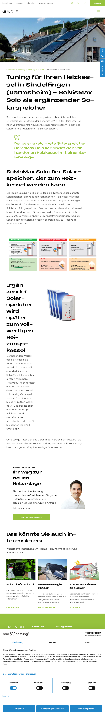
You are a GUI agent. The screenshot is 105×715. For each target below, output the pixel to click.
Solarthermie (45, 607)
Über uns (19, 3)
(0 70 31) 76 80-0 (78, 3)
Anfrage (97, 3)
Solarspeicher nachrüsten (58, 69)
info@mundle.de (85, 3)
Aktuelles (31, 3)
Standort (72, 3)
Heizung (21, 69)
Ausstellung (7, 3)
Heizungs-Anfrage (30, 517)
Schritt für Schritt (20, 584)
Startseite (10, 69)
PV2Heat (74, 607)
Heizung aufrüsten (36, 69)
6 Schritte (11, 607)
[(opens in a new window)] (102, 50)
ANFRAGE (102, 70)
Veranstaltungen (46, 3)
